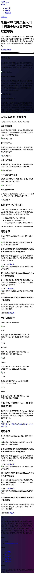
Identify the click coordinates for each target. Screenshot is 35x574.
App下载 (7, 8)
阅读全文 (11, 264)
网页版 (9, 50)
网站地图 (8, 561)
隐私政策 (8, 556)
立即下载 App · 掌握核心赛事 (11, 424)
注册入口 (4, 4)
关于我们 (8, 10)
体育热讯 (8, 13)
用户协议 (8, 559)
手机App (4, 50)
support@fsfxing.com (11, 543)
